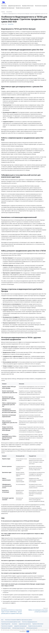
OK (27, 631)
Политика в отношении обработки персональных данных (18, 619)
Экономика (4, 5)
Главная (3, 11)
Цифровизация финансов (14, 5)
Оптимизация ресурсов (31, 628)
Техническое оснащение (41, 5)
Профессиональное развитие (23, 8)
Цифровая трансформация (7, 8)
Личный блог (9, 11)
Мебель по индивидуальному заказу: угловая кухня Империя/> (38, 610)
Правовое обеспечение (27, 5)
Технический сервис (6, 628)
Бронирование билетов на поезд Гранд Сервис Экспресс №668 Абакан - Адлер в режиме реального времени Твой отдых (11, 611)
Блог (2, 619)
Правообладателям (5, 623)
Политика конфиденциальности (29, 621)
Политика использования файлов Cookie (10, 621)
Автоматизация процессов (18, 628)
